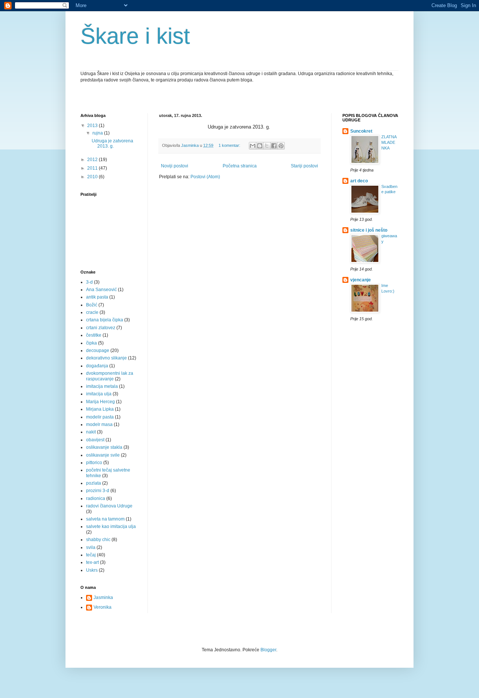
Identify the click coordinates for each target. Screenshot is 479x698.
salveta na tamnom (105, 519)
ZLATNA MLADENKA (388, 142)
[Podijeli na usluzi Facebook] (274, 145)
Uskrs (92, 570)
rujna (98, 133)
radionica (95, 498)
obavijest (95, 439)
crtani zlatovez (100, 327)
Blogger (268, 649)
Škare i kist (135, 36)
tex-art (92, 562)
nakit (91, 432)
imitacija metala (102, 386)
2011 (93, 168)
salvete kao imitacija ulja (111, 526)
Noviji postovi (174, 166)
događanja (97, 365)
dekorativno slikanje (106, 358)
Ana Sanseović (101, 289)
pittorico (94, 462)
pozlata (93, 483)
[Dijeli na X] (267, 145)
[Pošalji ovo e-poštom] (252, 145)
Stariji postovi (304, 166)
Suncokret (361, 131)
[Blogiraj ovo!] (259, 145)
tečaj (91, 555)
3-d (89, 282)
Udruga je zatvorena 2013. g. (112, 143)
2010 (93, 176)
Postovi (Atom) (205, 176)
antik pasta (97, 297)
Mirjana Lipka (100, 409)
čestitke (93, 335)
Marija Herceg (100, 401)
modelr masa (99, 424)
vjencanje (360, 279)
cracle (92, 312)
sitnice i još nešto (368, 230)
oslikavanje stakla (104, 447)
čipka (91, 343)
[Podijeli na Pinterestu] (281, 145)
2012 (93, 159)
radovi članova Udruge (109, 506)
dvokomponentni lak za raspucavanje (109, 376)
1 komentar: (230, 145)
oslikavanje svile (103, 455)
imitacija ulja (99, 393)
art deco (359, 180)
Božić (91, 305)
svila (90, 547)
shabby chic (98, 539)
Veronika (103, 607)
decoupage (97, 350)
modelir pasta (100, 417)
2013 (93, 125)
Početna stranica (240, 166)
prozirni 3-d (97, 490)
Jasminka (103, 597)
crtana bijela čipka (104, 319)
